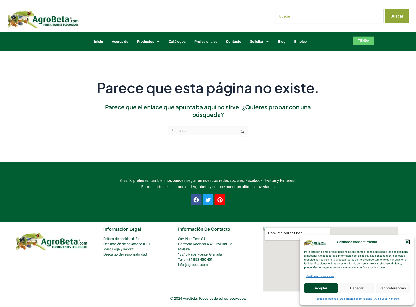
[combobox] (329, 16)
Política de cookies (326, 298)
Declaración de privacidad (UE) (126, 244)
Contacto (233, 41)
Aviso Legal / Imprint (386, 298)
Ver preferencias (392, 288)
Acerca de (120, 41)
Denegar (357, 288)
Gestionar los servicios (320, 276)
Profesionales (205, 41)
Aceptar (321, 288)
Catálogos (177, 41)
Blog (282, 41)
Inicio (98, 41)
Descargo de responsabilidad (125, 254)
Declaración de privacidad (356, 298)
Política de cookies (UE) (121, 239)
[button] (407, 242)
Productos (145, 41)
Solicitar (256, 41)
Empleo (300, 41)
